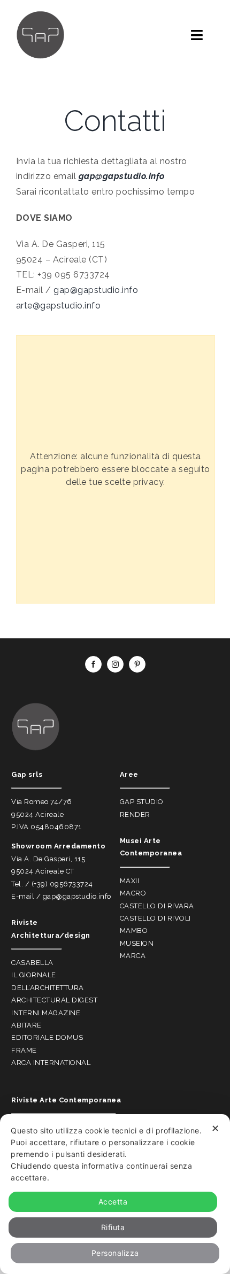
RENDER (135, 814)
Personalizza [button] (115, 1252)
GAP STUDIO (142, 802)
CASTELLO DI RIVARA (157, 906)
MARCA (133, 956)
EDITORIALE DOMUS (47, 1037)
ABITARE (26, 1025)
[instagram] (115, 664)
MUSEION (137, 943)
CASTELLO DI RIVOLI (155, 918)
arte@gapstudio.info (58, 305)
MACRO (133, 893)
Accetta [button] (113, 1201)
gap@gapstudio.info (95, 290)
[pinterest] (137, 664)
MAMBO (134, 930)
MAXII (130, 881)
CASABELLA (32, 963)
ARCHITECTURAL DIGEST (54, 1000)
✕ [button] (215, 1128)
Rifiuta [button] (113, 1227)
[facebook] (93, 664)
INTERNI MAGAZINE (45, 1013)
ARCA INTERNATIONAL (50, 1063)
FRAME (24, 1050)
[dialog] (115, 1194)
